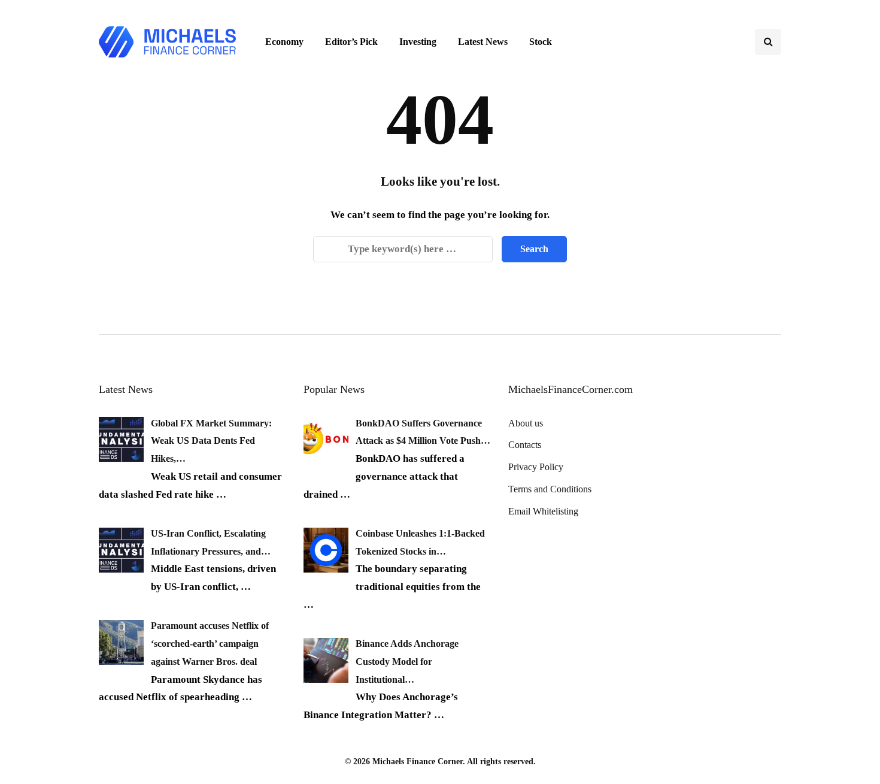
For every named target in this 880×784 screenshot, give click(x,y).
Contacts (524, 445)
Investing (417, 42)
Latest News (483, 42)
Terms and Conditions (549, 489)
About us (525, 423)
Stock (540, 42)
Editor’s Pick (351, 42)
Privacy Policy (535, 467)
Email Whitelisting (543, 511)
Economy (284, 42)
